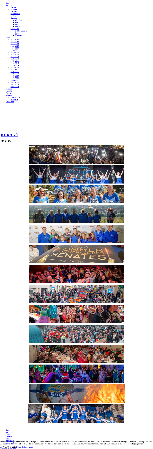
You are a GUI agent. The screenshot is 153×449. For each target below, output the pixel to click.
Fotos (8, 37)
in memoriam (15, 14)
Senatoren (14, 9)
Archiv (8, 93)
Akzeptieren (4, 448)
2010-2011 (15, 72)
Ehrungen (14, 18)
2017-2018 (15, 57)
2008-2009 (15, 76)
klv (16, 24)
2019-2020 (15, 52)
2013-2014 (15, 65)
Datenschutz (15, 97)
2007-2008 (15, 78)
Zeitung (13, 16)
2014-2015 (15, 63)
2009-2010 (15, 74)
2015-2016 (15, 61)
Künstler (18, 35)
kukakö (18, 27)
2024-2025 (15, 42)
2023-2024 (15, 44)
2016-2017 (15, 59)
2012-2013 (15, 67)
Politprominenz (21, 31)
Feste (17, 33)
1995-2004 (15, 87)
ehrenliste (18, 20)
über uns (9, 5)
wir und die (15, 29)
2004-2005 (15, 85)
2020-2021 (15, 50)
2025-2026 (15, 39)
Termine (9, 89)
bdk (16, 22)
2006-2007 (15, 80)
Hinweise (14, 100)
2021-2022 (15, 48)
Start (7, 3)
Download (10, 102)
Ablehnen (13, 448)
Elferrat (13, 7)
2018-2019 (15, 54)
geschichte (14, 12)
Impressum (10, 95)
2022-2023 (15, 46)
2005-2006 (15, 82)
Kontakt (9, 91)
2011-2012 (15, 69)
